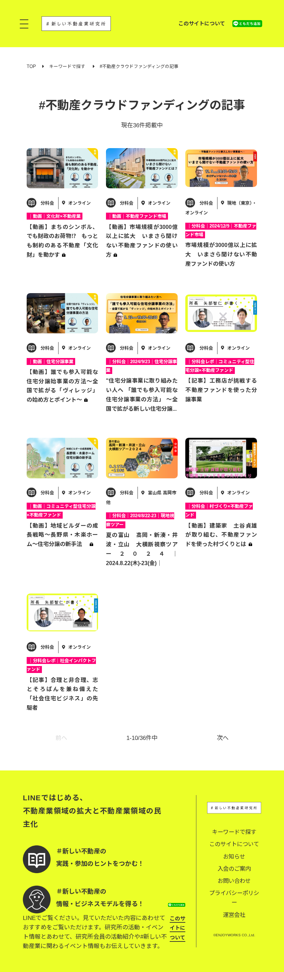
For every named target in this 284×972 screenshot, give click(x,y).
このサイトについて (201, 23)
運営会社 (234, 915)
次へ (223, 738)
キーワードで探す (67, 66)
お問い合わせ (234, 881)
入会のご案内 (234, 869)
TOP (31, 66)
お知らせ (234, 856)
